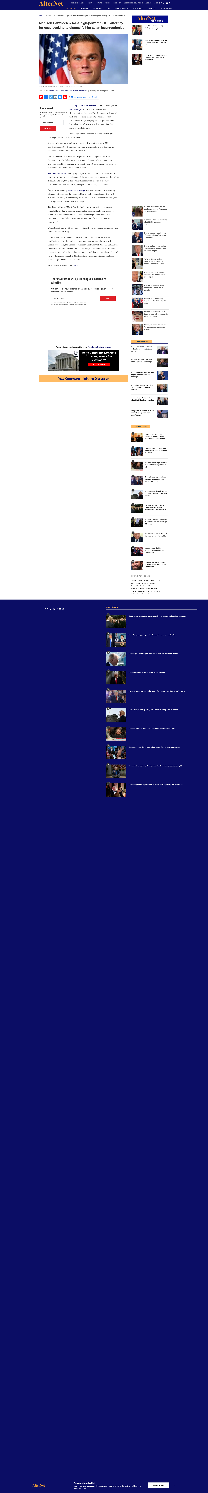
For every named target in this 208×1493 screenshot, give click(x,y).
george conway (136, 580)
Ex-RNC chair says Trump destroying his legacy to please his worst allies (154, 28)
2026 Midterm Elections (133, 3)
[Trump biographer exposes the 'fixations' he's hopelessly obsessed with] (137, 59)
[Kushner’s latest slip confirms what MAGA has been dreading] (162, 401)
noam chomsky (149, 580)
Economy (117, 3)
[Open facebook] (159, 3)
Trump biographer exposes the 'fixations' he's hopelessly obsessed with (156, 57)
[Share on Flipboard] (41, 97)
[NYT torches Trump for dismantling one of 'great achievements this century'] (137, 437)
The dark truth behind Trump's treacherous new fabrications (154, 550)
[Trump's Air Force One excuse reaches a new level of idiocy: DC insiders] (137, 522)
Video (108, 3)
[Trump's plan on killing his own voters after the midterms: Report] (116, 659)
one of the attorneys (76, 190)
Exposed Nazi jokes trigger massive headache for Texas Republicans (155, 564)
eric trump (152, 594)
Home (41, 16)
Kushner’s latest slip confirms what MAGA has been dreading (142, 399)
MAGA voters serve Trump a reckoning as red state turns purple (141, 349)
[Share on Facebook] (46, 97)
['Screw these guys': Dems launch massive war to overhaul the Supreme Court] (137, 508)
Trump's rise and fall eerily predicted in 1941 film (147, 672)
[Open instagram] (54, 608)
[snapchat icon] (63, 608)
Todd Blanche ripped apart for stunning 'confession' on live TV (156, 42)
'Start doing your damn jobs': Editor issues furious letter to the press (156, 450)
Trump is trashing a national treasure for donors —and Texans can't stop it (155, 479)
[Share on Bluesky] (60, 97)
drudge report (142, 586)
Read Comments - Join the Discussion (83, 379)
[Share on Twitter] (51, 97)
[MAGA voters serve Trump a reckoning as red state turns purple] (162, 350)
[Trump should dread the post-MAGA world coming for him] (137, 537)
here (76, 265)
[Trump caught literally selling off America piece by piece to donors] (137, 494)
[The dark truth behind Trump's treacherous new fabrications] (137, 551)
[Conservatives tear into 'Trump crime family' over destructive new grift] (116, 771)
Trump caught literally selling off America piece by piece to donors (156, 493)
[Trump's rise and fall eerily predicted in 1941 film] (116, 677)
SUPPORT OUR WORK (166, 8)
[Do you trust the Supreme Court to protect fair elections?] (63, 360)
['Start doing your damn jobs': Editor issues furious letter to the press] (137, 451)
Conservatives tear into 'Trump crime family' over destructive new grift (155, 766)
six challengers (76, 109)
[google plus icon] (51, 608)
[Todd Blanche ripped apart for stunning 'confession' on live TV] (137, 44)
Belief (90, 3)
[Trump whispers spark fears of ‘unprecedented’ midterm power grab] (162, 375)
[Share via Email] (55, 97)
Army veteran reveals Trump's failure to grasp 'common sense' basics (142, 413)
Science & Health (77, 3)
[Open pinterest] (57, 608)
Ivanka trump (142, 594)
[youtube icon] (60, 608)
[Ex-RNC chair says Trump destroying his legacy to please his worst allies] (137, 30)
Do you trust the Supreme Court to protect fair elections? (99, 356)
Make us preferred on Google (84, 97)
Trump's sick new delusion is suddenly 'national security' (142, 360)
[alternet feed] (163, 3)
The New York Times (57, 173)
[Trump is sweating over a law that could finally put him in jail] (137, 466)
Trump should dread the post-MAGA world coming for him (156, 535)
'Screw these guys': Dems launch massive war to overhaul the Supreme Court (155, 507)
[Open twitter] (161, 3)
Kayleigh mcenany (142, 583)
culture (99, 3)
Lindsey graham (144, 588)
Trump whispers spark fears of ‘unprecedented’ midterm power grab (142, 374)
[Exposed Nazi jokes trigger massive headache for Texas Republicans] (137, 565)
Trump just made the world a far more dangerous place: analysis (142, 387)
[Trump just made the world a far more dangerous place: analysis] (162, 388)
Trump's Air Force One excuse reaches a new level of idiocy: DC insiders (156, 521)
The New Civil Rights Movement (74, 90)
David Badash (54, 90)
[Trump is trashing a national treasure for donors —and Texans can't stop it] (137, 480)
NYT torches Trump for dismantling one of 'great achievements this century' (155, 436)
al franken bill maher (145, 591)
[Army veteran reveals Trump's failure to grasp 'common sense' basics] (162, 414)
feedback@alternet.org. (99, 347)
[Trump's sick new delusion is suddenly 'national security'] (162, 362)
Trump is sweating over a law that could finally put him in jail (156, 465)
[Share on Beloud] (65, 97)
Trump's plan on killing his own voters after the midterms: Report (153, 653)
